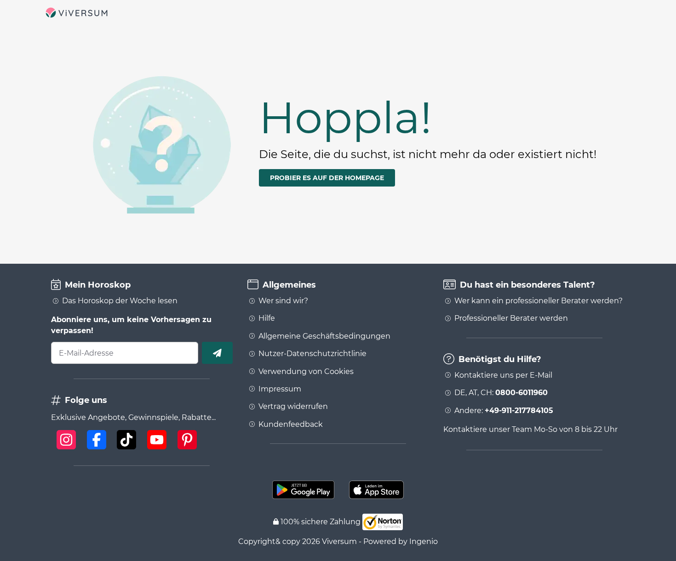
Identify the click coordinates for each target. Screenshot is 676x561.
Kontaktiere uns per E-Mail (503, 375)
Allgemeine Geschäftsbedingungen (324, 336)
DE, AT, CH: (501, 393)
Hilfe (266, 318)
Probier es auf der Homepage (327, 178)
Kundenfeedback (290, 424)
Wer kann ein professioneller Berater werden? (538, 301)
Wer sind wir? (283, 301)
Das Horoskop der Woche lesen (120, 301)
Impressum (279, 389)
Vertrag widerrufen (293, 406)
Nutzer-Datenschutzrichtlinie (312, 354)
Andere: (503, 411)
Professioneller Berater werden (511, 318)
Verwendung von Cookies (306, 372)
